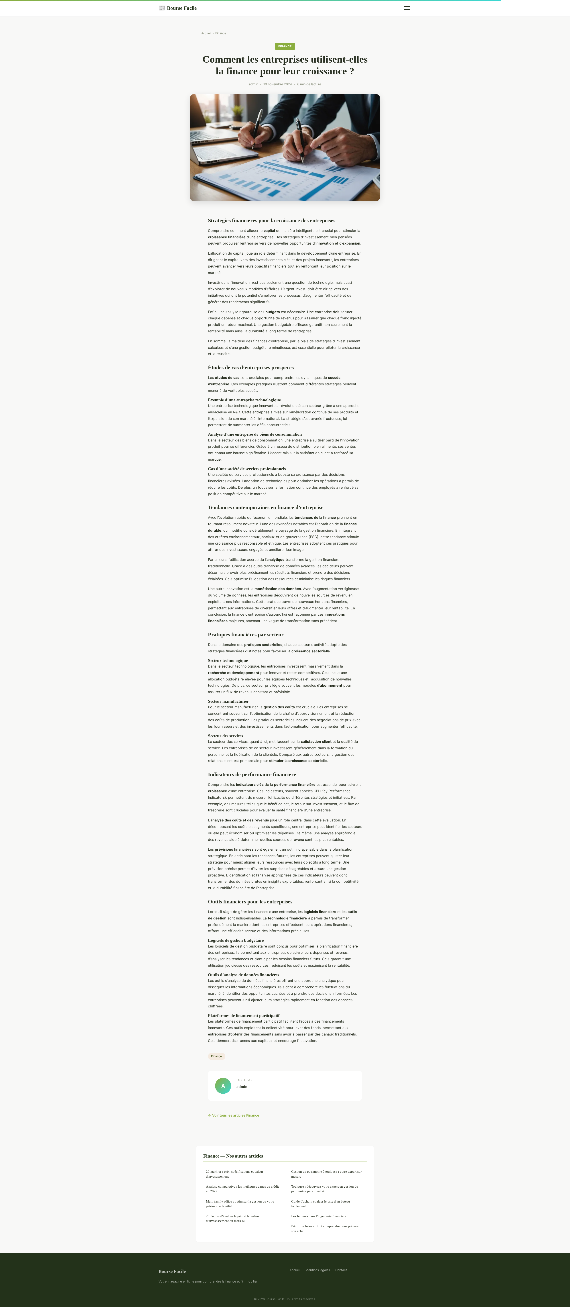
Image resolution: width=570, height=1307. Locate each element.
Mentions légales (317, 1270)
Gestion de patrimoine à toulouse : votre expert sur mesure (326, 1174)
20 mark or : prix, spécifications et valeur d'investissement (234, 1174)
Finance (220, 33)
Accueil (206, 33)
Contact (341, 1270)
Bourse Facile (178, 8)
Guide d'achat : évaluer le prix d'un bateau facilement (320, 1203)
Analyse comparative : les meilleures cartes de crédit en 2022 (242, 1188)
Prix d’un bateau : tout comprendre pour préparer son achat (325, 1228)
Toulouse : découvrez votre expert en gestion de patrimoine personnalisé (324, 1188)
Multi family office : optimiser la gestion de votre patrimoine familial (240, 1203)
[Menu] (407, 8)
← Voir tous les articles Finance (233, 1115)
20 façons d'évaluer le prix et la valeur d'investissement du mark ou (232, 1218)
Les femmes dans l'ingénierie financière (318, 1216)
